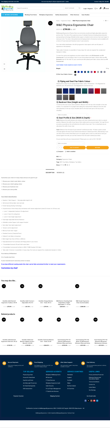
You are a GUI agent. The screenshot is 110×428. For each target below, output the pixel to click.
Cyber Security (49, 399)
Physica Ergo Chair (28, 388)
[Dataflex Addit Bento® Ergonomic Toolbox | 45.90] (9, 305)
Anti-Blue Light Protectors (30, 397)
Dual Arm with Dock (28, 394)
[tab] (50, 185)
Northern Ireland (71, 399)
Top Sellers (28, 385)
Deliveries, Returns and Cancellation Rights (95, 392)
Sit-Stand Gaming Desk (29, 399)
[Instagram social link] (91, 414)
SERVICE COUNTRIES (75, 385)
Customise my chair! (9, 282)
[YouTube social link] (94, 414)
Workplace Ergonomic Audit (53, 397)
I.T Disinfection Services (52, 405)
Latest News (92, 401)
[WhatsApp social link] (69, 179)
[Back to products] (106, 21)
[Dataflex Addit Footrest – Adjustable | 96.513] (27, 305)
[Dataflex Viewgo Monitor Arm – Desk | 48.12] (46, 305)
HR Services (49, 391)
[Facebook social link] (61, 179)
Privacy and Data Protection (96, 388)
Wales (69, 397)
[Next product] (108, 21)
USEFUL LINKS (94, 385)
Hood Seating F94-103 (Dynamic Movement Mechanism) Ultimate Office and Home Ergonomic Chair (100, 357)
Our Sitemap (92, 404)
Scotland (69, 394)
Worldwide (70, 388)
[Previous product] (104, 21)
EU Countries (70, 402)
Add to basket (74, 161)
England (69, 391)
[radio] (75, 72)
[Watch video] (4, 64)
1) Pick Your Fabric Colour (64, 74)
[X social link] (63, 179)
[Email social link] (65, 179)
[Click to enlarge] (4, 69)
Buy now (97, 161)
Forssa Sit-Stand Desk (29, 391)
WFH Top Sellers (64, 176)
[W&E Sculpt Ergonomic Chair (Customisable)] (82, 305)
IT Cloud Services (50, 394)
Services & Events (53, 385)
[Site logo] (7, 8)
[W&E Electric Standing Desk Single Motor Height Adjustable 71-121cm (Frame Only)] (64, 305)
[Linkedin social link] (67, 179)
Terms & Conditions (94, 395)
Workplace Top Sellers (75, 176)
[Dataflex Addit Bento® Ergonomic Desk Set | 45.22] (9, 339)
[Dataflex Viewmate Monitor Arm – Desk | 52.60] (46, 339)
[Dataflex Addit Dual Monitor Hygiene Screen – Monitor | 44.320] (27, 339)
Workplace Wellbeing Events (53, 388)
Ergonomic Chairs (66, 20)
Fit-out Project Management (53, 402)
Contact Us (92, 398)
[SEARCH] (79, 8)
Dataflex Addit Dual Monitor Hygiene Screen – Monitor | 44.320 (27, 355)
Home (58, 20)
